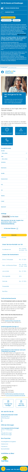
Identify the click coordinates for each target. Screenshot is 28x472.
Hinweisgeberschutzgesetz (8, 441)
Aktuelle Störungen (6, 433)
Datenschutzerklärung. (7, 223)
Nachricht (3, 206)
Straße (2, 173)
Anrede (3, 150)
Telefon (3, 195)
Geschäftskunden (12, 67)
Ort (2, 190)
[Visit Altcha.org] (17, 228)
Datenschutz (4, 444)
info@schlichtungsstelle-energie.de (14, 394)
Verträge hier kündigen (8, 404)
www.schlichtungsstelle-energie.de (15, 395)
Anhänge (3, 213)
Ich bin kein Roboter (10, 228)
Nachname (3, 167)
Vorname (3, 162)
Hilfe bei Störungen (6, 434)
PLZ (2, 184)
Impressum (4, 446)
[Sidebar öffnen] (3, 469)
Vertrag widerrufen (21, 404)
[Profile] (2, 72)
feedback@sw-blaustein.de (12, 320)
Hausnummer (4, 179)
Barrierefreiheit (5, 449)
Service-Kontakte (16, 102)
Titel (2, 156)
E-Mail (2, 201)
